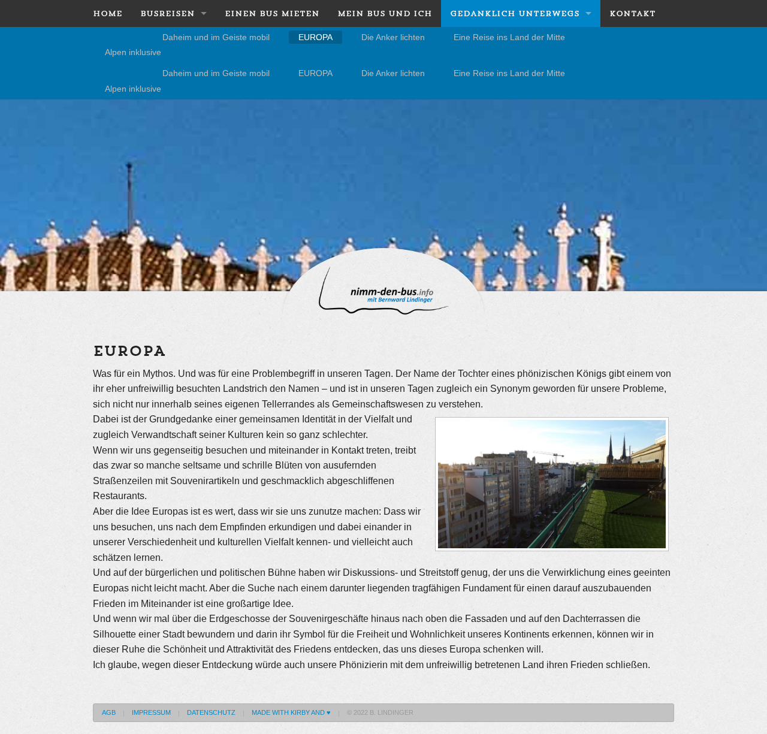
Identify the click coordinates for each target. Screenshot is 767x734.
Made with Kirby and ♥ (291, 712)
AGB (109, 712)
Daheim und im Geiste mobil (216, 37)
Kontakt (632, 13)
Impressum (151, 712)
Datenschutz (211, 712)
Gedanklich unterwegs (514, 13)
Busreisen (167, 13)
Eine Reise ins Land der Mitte (509, 37)
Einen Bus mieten (272, 13)
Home (107, 13)
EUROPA (315, 37)
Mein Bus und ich (384, 13)
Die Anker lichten (393, 37)
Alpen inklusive (133, 52)
